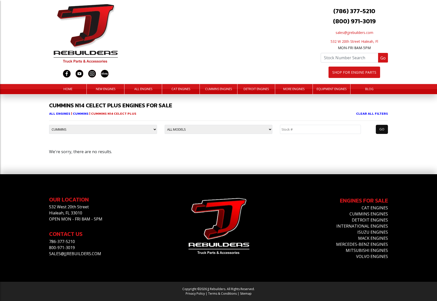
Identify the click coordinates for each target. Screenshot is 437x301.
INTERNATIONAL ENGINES (362, 226)
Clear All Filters (372, 113)
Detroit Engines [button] (256, 89)
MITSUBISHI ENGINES (367, 250)
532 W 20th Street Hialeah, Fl (354, 41)
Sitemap (246, 293)
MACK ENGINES (373, 238)
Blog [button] (369, 89)
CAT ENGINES (375, 208)
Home (67, 89)
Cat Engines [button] (180, 89)
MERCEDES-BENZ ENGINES (362, 244)
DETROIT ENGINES (370, 220)
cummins (81, 113)
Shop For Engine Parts (354, 72)
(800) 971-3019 (354, 21)
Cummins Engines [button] (218, 89)
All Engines (143, 89)
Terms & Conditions (222, 293)
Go (383, 58)
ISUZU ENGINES (372, 232)
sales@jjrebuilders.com (354, 32)
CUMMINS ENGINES (368, 214)
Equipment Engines (331, 89)
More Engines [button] (293, 89)
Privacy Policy (195, 293)
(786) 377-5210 (354, 11)
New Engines (105, 89)
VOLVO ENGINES (372, 256)
